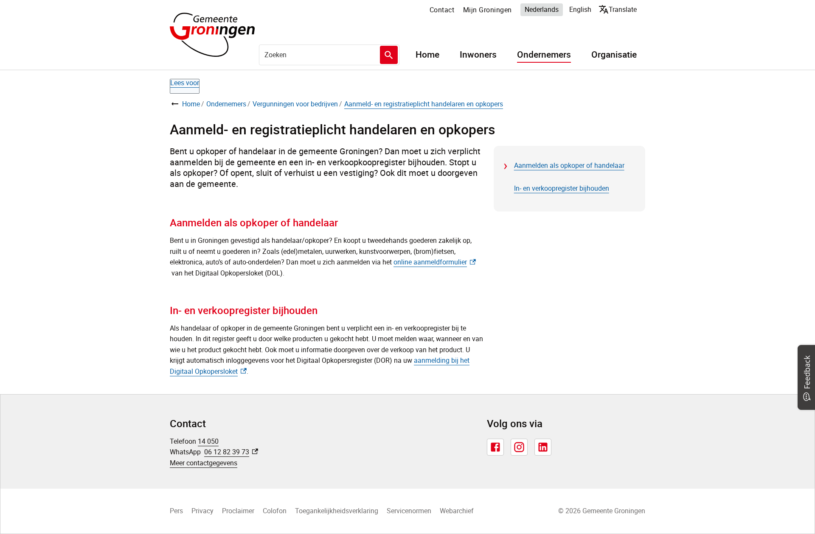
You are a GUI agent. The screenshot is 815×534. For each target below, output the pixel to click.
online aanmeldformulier (434, 262)
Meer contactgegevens (203, 462)
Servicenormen (409, 510)
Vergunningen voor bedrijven (295, 103)
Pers (176, 510)
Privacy (202, 510)
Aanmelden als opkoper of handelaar (569, 165)
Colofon (275, 510)
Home (427, 54)
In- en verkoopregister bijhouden (561, 188)
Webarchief (457, 510)
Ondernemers (544, 54)
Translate (619, 9)
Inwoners (478, 54)
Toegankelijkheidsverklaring (336, 510)
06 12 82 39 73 (231, 451)
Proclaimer (238, 510)
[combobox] (329, 54)
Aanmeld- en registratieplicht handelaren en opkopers (423, 103)
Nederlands (542, 9)
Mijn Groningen (487, 9)
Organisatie (614, 54)
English (580, 9)
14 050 (208, 441)
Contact (442, 9)
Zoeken (389, 55)
